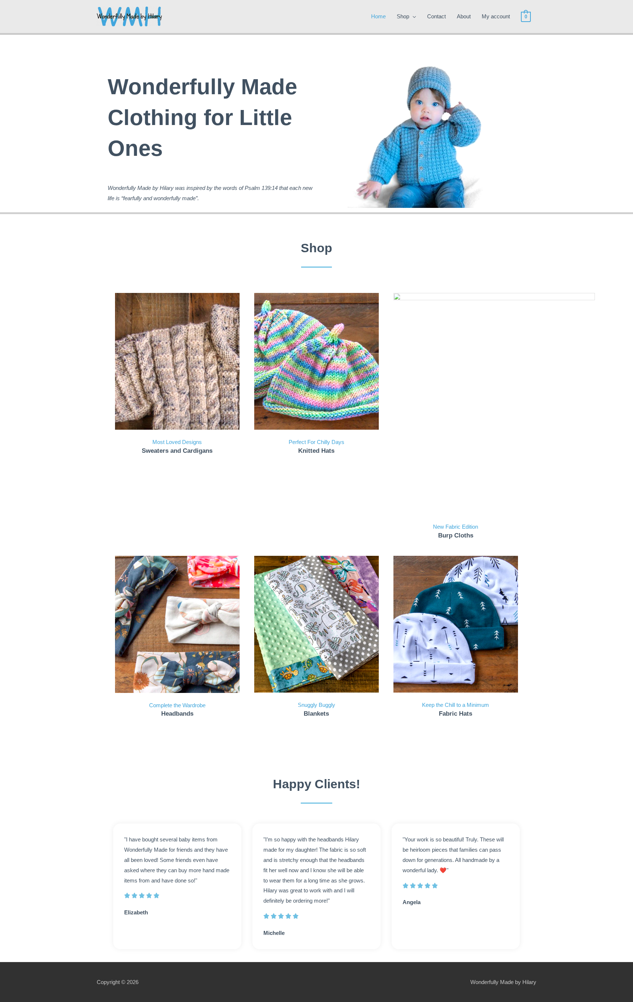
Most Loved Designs (177, 442)
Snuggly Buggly (316, 705)
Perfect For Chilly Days (316, 442)
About (464, 16)
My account (496, 16)
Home (378, 16)
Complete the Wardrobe (177, 705)
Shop (403, 16)
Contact (436, 16)
